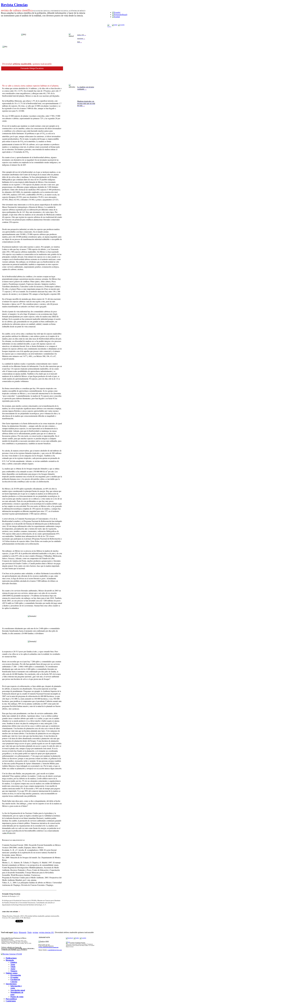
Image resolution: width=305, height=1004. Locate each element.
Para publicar (11, 999)
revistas (35, 932)
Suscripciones (11, 984)
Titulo (29, 932)
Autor (12, 969)
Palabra (13, 962)
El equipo (14, 977)
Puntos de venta (16, 997)
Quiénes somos (12, 973)
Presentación (15, 975)
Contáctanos (11, 1001)
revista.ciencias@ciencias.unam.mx (48, 947)
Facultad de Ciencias (15, 980)
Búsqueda (22, 932)
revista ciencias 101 (46, 932)
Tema (12, 964)
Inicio (16, 932)
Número (13, 971)
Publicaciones (11, 958)
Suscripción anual (17, 990)
